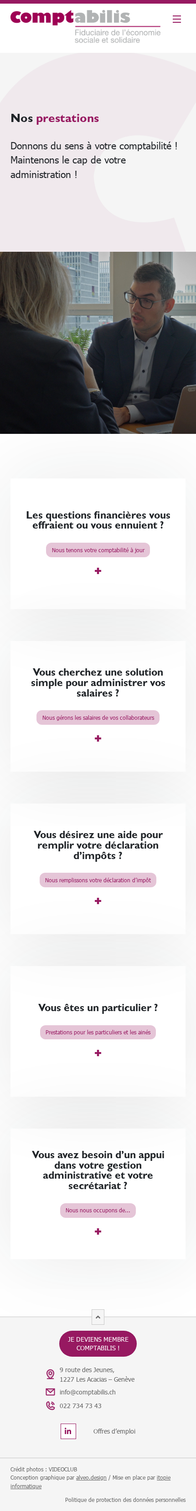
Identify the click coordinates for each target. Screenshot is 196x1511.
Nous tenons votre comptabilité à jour (98, 550)
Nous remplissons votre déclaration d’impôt (98, 880)
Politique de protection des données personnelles (125, 1499)
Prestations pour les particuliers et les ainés (98, 1032)
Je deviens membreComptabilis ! (98, 1343)
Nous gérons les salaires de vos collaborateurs (98, 717)
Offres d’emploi (114, 1431)
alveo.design (91, 1477)
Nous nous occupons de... (98, 1210)
